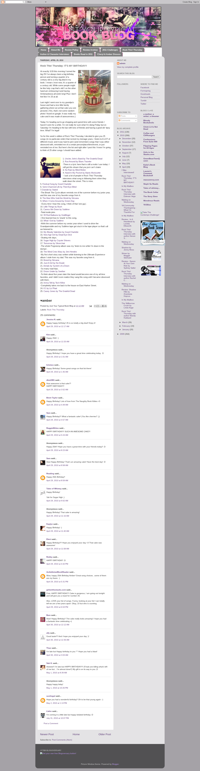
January (126, 330)
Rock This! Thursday (132, 50)
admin (122, 63)
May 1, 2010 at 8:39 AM (56, 673)
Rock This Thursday (55, 310)
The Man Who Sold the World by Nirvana (60, 198)
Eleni (48, 539)
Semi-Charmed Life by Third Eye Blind (59, 187)
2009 (122, 334)
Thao (48, 648)
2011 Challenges (110, 50)
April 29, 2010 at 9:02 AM (57, 501)
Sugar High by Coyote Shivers (57, 240)
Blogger (115, 764)
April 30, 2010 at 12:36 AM (57, 640)
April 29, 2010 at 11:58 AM (57, 549)
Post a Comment (51, 723)
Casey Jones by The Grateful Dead (59, 291)
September (127, 149)
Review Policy (71, 50)
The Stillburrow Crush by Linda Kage (128, 305)
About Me (55, 50)
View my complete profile (128, 67)
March (125, 322)
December (127, 139)
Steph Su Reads (150, 184)
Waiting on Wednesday (128, 201)
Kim (48, 335)
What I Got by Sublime (54, 221)
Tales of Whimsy (54, 489)
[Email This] (95, 306)
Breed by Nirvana (51, 260)
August (125, 153)
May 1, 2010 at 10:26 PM (57, 688)
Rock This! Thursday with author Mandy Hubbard (129, 314)
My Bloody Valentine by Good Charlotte (61, 232)
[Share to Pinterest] (105, 306)
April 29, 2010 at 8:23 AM (57, 450)
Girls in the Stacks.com (148, 153)
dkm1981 (50, 380)
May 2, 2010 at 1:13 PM (56, 703)
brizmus (50, 365)
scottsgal (50, 696)
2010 (122, 135)
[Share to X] (100, 306)
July (124, 156)
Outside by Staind (50, 190)
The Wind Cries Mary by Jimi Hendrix (60, 252)
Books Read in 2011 (83, 54)
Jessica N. (51, 319)
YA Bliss (147, 205)
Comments (125, 121)
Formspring (145, 91)
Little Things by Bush (53, 207)
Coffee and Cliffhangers (149, 134)
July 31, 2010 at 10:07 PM (57, 718)
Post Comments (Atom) (62, 740)
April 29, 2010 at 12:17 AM (57, 326)
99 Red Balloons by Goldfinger (57, 215)
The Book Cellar (150, 192)
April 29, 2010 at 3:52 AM (57, 390)
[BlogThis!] (97, 306)
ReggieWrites (52, 428)
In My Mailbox (128, 186)
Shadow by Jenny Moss (128, 249)
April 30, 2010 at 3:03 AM (57, 655)
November (127, 142)
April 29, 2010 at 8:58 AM (57, 465)
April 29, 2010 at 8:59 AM (57, 481)
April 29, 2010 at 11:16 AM (57, 516)
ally (48, 633)
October (126, 146)
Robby (49, 557)
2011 (122, 132)
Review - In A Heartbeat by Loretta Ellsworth (128, 222)
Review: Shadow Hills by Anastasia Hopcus (129, 293)
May (124, 164)
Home (43, 50)
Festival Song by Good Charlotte (56, 184)
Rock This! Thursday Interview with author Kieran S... (128, 234)
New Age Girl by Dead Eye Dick (58, 235)
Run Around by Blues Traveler (78, 161)
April (124, 167)
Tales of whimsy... (151, 188)
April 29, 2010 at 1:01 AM (57, 357)
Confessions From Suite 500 (150, 140)
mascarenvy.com (151, 180)
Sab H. (49, 663)
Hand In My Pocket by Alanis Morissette (83, 173)
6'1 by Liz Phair (50, 288)
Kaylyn (49, 524)
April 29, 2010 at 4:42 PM (57, 564)
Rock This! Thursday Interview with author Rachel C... (129, 275)
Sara (48, 413)
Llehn (49, 711)
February (126, 326)
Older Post (105, 734)
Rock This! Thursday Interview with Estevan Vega (129, 193)
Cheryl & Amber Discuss (109, 54)
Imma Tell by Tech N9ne (54, 283)
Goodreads (145, 94)
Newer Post (47, 734)
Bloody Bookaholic (148, 122)
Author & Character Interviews (54, 54)
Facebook (145, 88)
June (124, 160)
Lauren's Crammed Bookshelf (148, 173)
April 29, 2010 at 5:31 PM (57, 582)
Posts (123, 116)
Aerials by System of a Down (56, 266)
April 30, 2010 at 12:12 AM (57, 625)
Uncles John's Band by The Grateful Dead (83, 159)
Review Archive (90, 50)
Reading (50, 474)
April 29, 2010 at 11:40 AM (57, 531)
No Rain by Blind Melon (75, 170)
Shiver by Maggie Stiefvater (127, 255)
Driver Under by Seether (54, 271)
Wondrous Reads (151, 201)
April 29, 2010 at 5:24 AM (57, 435)
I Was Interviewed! (128, 171)
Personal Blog (147, 97)
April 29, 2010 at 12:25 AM (57, 342)
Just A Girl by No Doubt (54, 263)
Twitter (143, 104)
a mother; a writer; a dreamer (151, 115)
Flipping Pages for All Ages (150, 147)
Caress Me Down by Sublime (56, 209)
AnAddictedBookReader (57, 572)
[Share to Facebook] (103, 306)
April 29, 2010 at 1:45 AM (57, 372)
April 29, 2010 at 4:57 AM (57, 420)
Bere (48, 615)
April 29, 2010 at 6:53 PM (57, 607)
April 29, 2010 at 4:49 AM (57, 405)
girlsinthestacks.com (56, 590)
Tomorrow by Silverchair (54, 243)
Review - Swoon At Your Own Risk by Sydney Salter (129, 264)
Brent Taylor (52, 398)
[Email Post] (90, 306)
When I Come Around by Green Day (58, 201)
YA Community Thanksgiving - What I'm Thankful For (129, 209)
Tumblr (144, 101)
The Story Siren (150, 196)
